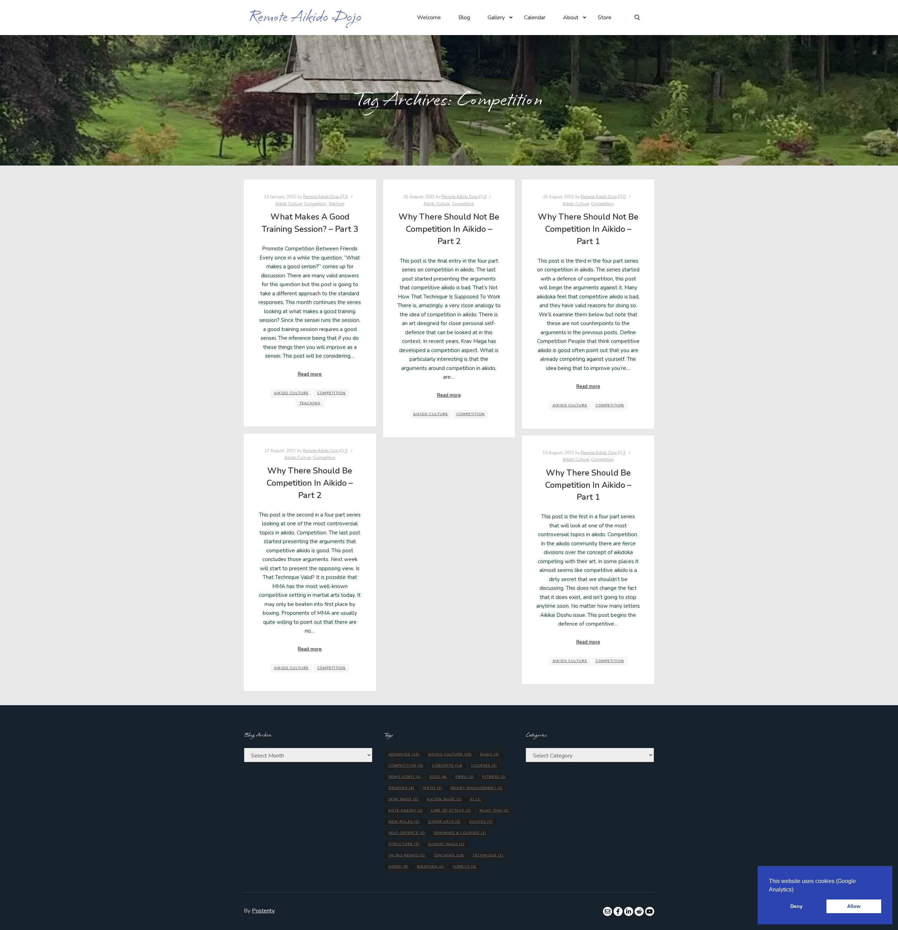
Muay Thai (494, 810)
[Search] (637, 17)
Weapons (430, 866)
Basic (489, 754)
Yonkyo (464, 866)
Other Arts (444, 821)
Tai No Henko (406, 855)
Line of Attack (451, 810)
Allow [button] (853, 906)
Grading (401, 788)
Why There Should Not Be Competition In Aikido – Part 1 (588, 229)
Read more (310, 374)
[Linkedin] (628, 911)
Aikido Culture (288, 204)
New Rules (404, 821)
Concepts (447, 765)
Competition (315, 204)
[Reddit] (639, 911)
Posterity (263, 911)
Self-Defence (406, 832)
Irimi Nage (403, 799)
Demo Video (404, 776)
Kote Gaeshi (405, 810)
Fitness (494, 776)
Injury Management (476, 788)
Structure (404, 844)
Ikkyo (432, 788)
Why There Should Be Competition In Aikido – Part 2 (310, 482)
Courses (484, 765)
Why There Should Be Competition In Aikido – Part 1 (588, 485)
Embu (464, 776)
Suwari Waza (446, 844)
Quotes (480, 821)
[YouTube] (649, 911)
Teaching (336, 204)
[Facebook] (618, 911)
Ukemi (398, 866)
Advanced (404, 754)
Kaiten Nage (444, 799)
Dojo (438, 776)
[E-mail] (607, 911)
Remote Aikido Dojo (284, 17)
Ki (475, 799)
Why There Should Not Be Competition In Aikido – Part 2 (448, 229)
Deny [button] (796, 906)
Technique (488, 855)
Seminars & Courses (460, 832)
